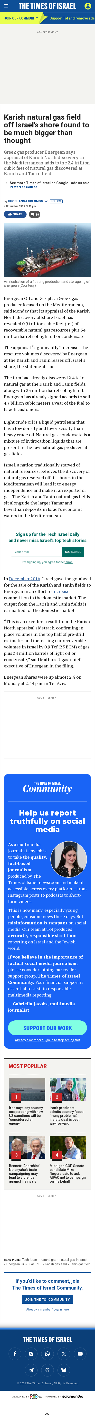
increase (60, 591)
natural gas (48, 1260)
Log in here (61, 1309)
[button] (88, 6)
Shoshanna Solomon (25, 201)
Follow (56, 201)
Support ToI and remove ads (72, 18)
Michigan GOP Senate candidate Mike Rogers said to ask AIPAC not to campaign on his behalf (68, 1173)
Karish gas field (56, 1264)
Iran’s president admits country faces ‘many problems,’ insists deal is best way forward (67, 1115)
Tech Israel (30, 1260)
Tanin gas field (80, 1264)
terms (69, 562)
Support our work (47, 1027)
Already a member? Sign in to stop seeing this (47, 1040)
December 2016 (24, 578)
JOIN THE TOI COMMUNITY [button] (47, 1299)
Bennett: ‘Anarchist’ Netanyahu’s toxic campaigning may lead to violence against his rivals (24, 1173)
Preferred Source (23, 187)
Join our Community (21, 18)
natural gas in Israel (73, 1260)
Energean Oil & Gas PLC (24, 1264)
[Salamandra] (72, 1396)
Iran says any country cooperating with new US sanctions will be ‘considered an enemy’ (26, 1115)
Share (18, 214)
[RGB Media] (37, 1396)
